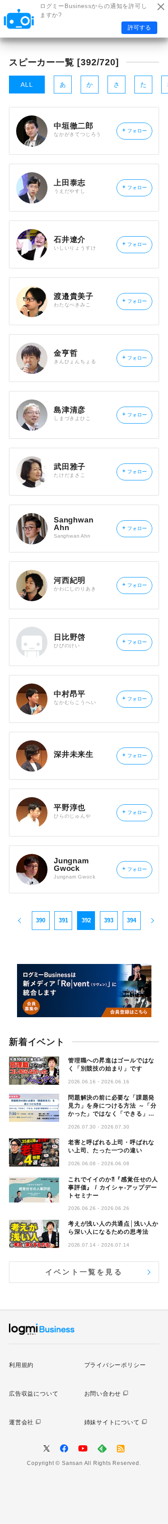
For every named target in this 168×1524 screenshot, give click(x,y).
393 (108, 920)
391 (63, 920)
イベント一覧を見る (84, 1272)
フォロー (134, 130)
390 (40, 920)
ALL (27, 84)
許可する (139, 27)
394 (131, 920)
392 (86, 920)
